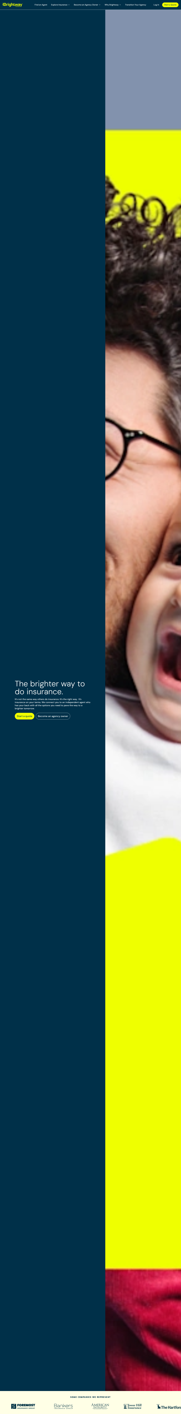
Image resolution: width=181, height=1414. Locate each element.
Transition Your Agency (135, 4)
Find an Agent (41, 4)
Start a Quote (170, 4)
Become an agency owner (53, 716)
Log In (156, 4)
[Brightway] (18, 5)
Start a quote (24, 716)
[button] (60, 4)
